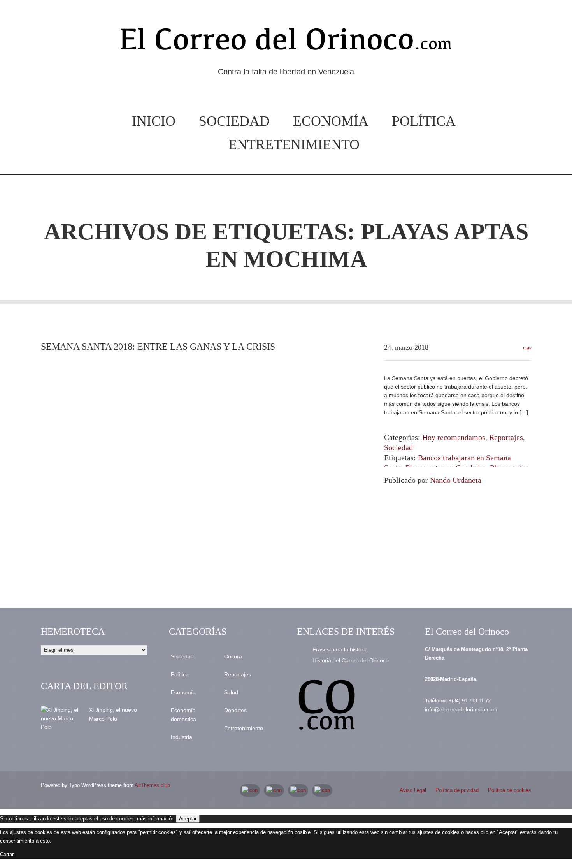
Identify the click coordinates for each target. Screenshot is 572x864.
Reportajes (506, 437)
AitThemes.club (152, 785)
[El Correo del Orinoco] (286, 42)
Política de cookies (509, 790)
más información (155, 819)
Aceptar (188, 819)
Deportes (235, 710)
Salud (231, 692)
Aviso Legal (413, 790)
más (526, 347)
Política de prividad (457, 790)
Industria (181, 737)
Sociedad (234, 121)
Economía (330, 121)
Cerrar (7, 854)
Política (424, 121)
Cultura (233, 656)
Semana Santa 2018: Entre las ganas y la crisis (158, 346)
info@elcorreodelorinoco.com (461, 709)
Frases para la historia (340, 649)
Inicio (153, 121)
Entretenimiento (294, 144)
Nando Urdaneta (455, 480)
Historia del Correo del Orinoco (350, 660)
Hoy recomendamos (453, 437)
